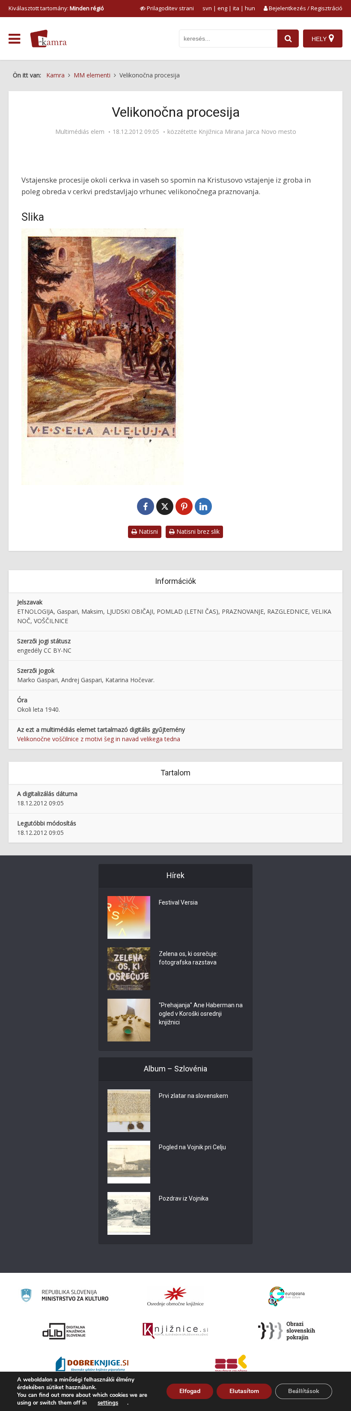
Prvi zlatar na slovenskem (193, 1095)
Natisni (147, 531)
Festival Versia (178, 902)
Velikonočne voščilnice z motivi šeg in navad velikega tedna (98, 739)
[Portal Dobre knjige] (92, 1365)
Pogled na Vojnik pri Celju (192, 1147)
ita (236, 8)
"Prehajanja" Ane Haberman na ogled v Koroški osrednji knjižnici (201, 1014)
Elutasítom (244, 1391)
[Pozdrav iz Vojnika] (128, 1213)
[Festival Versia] (128, 917)
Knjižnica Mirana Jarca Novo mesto (247, 132)
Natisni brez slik (197, 531)
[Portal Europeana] (286, 1296)
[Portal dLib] (64, 1331)
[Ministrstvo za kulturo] (64, 1296)
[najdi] (288, 38)
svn (207, 8)
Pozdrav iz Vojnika (183, 1198)
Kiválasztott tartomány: (56, 8)
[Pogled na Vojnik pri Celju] (128, 1162)
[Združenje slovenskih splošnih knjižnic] (175, 1331)
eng (222, 8)
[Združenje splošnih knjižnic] (231, 1365)
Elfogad (189, 1391)
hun (250, 8)
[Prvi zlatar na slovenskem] (128, 1110)
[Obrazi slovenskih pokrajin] (286, 1331)
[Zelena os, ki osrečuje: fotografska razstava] (128, 968)
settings (108, 1403)
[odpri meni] (14, 39)
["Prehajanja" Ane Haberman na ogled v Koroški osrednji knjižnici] (128, 1020)
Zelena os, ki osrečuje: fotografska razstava (188, 958)
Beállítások (303, 1391)
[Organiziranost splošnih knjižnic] (175, 1296)
